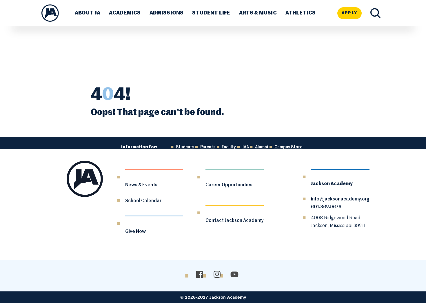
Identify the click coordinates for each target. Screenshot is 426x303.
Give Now (135, 231)
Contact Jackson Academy (234, 220)
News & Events (141, 185)
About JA (87, 13)
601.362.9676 (326, 207)
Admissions (167, 13)
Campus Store (288, 147)
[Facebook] (199, 274)
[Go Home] (50, 13)
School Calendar (143, 201)
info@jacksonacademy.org (340, 199)
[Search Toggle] (375, 13)
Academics (125, 13)
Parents (207, 147)
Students (185, 147)
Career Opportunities (228, 185)
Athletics (300, 13)
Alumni (261, 147)
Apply (349, 13)
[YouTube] (234, 274)
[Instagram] (217, 274)
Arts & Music (258, 13)
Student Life (211, 13)
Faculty (229, 147)
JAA (245, 147)
